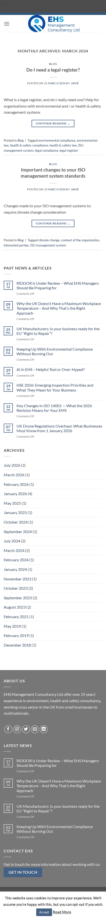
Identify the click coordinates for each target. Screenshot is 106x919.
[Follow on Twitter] (26, 729)
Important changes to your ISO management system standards (53, 173)
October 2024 (16, 522)
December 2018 (17, 645)
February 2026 (16, 484)
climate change (49, 240)
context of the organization (80, 240)
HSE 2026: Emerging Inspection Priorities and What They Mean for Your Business (55, 387)
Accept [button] (44, 912)
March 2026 (14, 474)
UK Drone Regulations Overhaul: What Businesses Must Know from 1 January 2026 (59, 428)
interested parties (16, 245)
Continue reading (53, 123)
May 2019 (12, 626)
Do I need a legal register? (53, 70)
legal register (69, 150)
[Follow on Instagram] (17, 729)
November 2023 (17, 578)
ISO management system (48, 245)
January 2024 (15, 569)
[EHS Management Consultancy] (53, 23)
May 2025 (12, 503)
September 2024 (18, 531)
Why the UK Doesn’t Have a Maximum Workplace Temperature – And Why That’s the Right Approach (59, 308)
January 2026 (15, 493)
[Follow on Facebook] (8, 729)
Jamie (75, 83)
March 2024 (14, 550)
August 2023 (15, 607)
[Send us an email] (35, 729)
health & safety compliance (29, 145)
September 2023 (18, 597)
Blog (53, 63)
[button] (7, 24)
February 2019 (16, 635)
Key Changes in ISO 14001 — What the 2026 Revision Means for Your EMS (54, 408)
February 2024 (16, 559)
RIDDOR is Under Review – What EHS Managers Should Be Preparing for (58, 285)
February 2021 (16, 616)
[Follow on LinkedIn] (44, 729)
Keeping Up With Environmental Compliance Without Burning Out (55, 351)
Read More (62, 912)
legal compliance (46, 150)
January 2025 (15, 512)
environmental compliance (56, 140)
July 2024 (12, 541)
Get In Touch (23, 872)
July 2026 (12, 465)
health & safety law (63, 145)
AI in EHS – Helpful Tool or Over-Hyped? (51, 369)
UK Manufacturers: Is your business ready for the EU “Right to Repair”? (58, 331)
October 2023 (16, 588)
